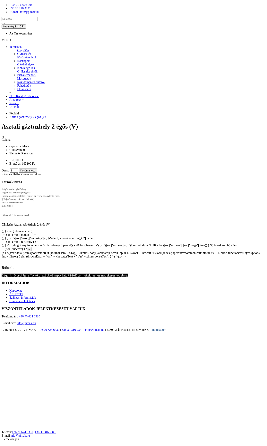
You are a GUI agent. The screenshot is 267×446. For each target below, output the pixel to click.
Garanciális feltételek (22, 301)
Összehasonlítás (31, 174)
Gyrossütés (24, 53)
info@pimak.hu (26, 323)
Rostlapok (23, 61)
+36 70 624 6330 (29, 316)
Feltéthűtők (24, 85)
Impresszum (158, 329)
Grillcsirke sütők (27, 71)
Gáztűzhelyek (25, 64)
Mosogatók (24, 78)
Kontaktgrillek (26, 68)
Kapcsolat (15, 290)
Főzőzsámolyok (27, 57)
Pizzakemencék (26, 75)
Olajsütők (23, 50)
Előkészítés (24, 89)
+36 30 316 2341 (72, 329)
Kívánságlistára (11, 174)
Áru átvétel (16, 294)
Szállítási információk (22, 297)
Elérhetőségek (10, 439)
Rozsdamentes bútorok (31, 82)
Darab (5, 170)
